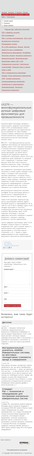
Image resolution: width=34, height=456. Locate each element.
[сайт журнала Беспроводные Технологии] (24, 443)
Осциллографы (6, 67)
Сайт (5, 299)
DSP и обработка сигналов (10, 32)
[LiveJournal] (11, 247)
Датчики (20, 47)
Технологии (18, 87)
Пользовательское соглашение (17, 450)
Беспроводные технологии (10, 41)
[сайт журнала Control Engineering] (5, 446)
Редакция (11, 12)
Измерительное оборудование (12, 53)
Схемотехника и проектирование (13, 84)
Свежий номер (8, 21)
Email (6, 293)
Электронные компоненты (10, 90)
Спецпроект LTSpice (23, 14)
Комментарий (9, 269)
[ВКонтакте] (4, 247)
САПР (3, 78)
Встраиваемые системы (9, 44)
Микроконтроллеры (8, 58)
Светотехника (24, 64)
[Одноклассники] (7, 247)
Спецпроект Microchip (8, 14)
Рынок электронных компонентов (19, 76)
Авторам (4, 12)
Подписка (7, 23)
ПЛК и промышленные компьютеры (14, 73)
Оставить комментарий (11, 245)
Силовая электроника (13, 78)
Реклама (25, 12)
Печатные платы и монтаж (21, 67)
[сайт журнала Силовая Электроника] (17, 439)
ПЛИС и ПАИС (6, 70)
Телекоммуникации (8, 87)
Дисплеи (26, 47)
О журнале (18, 12)
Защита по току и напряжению (12, 50)
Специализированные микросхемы (13, 81)
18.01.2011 (7, 242)
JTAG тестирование (8, 35)
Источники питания (8, 55)
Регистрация (11, 17)
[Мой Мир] (9, 247)
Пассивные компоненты (24, 55)
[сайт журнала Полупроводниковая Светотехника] (11, 443)
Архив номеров (8, 25)
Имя (6, 287)
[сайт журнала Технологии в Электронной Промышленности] (28, 439)
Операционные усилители (10, 64)
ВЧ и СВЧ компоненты (9, 47)
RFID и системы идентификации (12, 38)
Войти (3, 17)
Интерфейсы (27, 53)
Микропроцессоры (22, 58)
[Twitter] (6, 247)
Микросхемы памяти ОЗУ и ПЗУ (12, 61)
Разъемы (4, 76)
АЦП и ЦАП (28, 38)
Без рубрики (8, 244)
